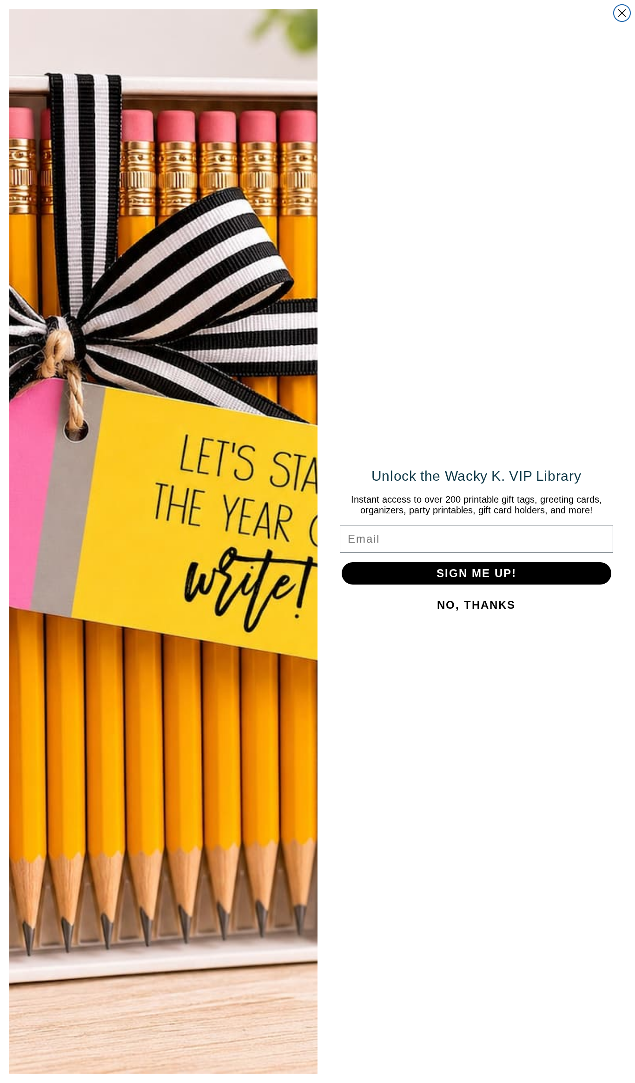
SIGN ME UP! (476, 573)
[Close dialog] (622, 13)
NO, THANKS (476, 605)
